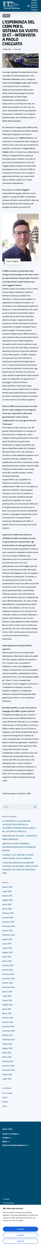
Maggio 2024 (7, 1005)
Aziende (5, 1138)
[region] (20, 1225)
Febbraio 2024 (8, 1018)
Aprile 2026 (6, 905)
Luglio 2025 (7, 944)
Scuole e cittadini (9, 1134)
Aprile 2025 (6, 957)
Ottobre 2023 (7, 1035)
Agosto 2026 (7, 887)
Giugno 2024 (7, 1000)
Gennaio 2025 (7, 970)
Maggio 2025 (7, 952)
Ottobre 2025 (7, 931)
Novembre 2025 (8, 926)
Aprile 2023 (6, 1053)
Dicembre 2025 (8, 922)
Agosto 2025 (7, 939)
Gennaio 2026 (7, 918)
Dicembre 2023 (8, 1027)
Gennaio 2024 (7, 1022)
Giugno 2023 (7, 1044)
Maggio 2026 (7, 900)
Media (4, 1142)
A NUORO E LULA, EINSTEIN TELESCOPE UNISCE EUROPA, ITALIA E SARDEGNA (18, 856)
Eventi (4, 1098)
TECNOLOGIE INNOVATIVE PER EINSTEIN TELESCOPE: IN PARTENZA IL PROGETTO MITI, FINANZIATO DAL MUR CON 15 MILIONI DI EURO (20, 868)
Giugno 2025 (7, 948)
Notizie (5, 1102)
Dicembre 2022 (8, 1066)
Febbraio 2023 (7, 1061)
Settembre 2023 (8, 1040)
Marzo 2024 (7, 1013)
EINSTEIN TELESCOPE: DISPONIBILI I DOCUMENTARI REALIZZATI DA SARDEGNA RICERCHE (19, 847)
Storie (6, 16)
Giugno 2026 (7, 896)
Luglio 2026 (7, 891)
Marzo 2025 (7, 961)
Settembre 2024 (8, 987)
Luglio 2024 (7, 996)
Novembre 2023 (8, 1031)
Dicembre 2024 (8, 974)
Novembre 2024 (8, 979)
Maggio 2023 (7, 1048)
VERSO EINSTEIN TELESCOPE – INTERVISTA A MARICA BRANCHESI (19, 837)
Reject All (20, 1241)
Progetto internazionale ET (14, 1145)
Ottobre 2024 (7, 983)
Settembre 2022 (8, 1070)
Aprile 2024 (6, 1009)
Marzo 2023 (7, 1057)
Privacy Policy (8, 1203)
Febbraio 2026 (8, 913)
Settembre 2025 (8, 935)
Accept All (20, 1229)
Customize (20, 1235)
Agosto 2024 (7, 992)
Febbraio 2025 (7, 966)
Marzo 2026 (7, 909)
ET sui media (7, 1093)
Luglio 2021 (6, 1079)
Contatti (6, 1199)
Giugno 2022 (7, 1075)
